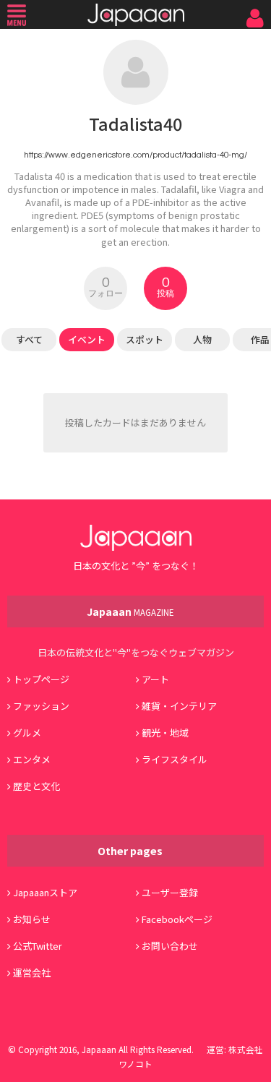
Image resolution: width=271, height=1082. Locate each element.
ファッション (41, 706)
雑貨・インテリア (179, 706)
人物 (202, 339)
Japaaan (135, 15)
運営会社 (32, 972)
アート (155, 679)
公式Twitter (37, 946)
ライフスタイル (174, 759)
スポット (144, 339)
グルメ (27, 732)
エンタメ (32, 759)
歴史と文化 (36, 786)
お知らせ (32, 919)
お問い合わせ (170, 946)
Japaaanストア (45, 892)
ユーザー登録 (170, 892)
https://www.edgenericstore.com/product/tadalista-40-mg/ (135, 154)
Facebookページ (177, 919)
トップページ (41, 679)
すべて (29, 339)
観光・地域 (165, 732)
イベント (87, 339)
